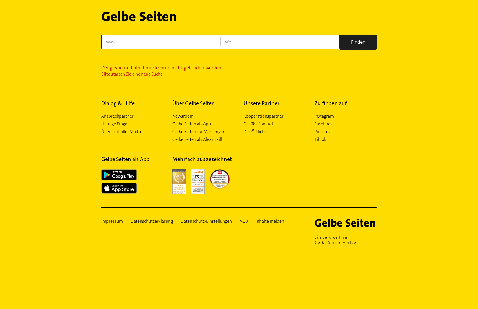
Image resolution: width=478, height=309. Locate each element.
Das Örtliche (255, 131)
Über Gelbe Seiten (193, 103)
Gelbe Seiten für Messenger (198, 131)
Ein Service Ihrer (337, 240)
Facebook (324, 124)
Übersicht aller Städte (121, 131)
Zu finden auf (331, 103)
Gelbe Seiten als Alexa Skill (197, 139)
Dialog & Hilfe (118, 103)
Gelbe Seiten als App (191, 124)
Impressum (112, 221)
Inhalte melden (270, 221)
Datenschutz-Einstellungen (206, 221)
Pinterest (323, 131)
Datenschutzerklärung (152, 221)
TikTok (320, 139)
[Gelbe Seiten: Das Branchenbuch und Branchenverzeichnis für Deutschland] (138, 18)
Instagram (324, 116)
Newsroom (183, 116)
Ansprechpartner (117, 116)
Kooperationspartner (263, 116)
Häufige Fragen (115, 124)
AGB (244, 221)
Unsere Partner (261, 103)
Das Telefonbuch (259, 124)
